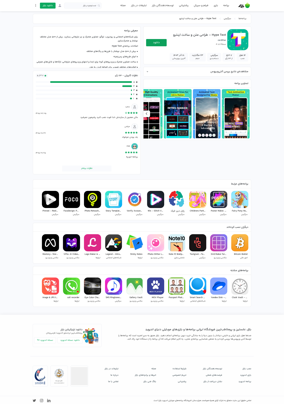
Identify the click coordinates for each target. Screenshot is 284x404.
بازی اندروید (245, 375)
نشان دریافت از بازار (212, 381)
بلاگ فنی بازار (149, 381)
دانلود (156, 43)
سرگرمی (227, 18)
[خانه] (244, 5)
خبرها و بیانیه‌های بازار (145, 375)
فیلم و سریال (201, 5)
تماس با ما (113, 381)
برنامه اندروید (244, 381)
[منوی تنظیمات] (36, 5)
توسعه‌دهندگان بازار (163, 5)
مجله (123, 5)
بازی (216, 6)
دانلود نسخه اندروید (70, 340)
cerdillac (222, 40)
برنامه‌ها (242, 18)
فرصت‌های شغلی (214, 375)
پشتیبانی (184, 5)
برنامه (226, 6)
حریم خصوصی (179, 375)
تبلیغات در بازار (139, 5)
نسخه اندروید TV (45, 340)
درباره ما (114, 375)
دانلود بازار (48, 5)
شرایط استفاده (179, 369)
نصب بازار (246, 369)
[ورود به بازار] (60, 6)
